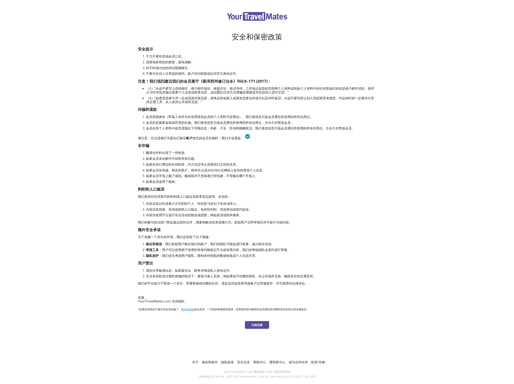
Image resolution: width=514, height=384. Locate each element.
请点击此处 (187, 309)
